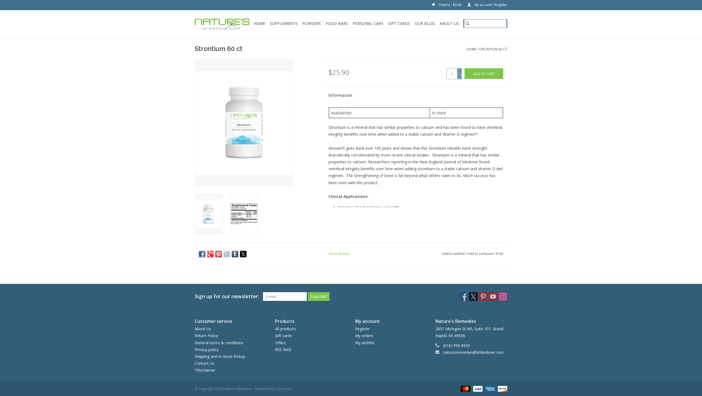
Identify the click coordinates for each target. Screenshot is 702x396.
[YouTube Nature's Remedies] (493, 296)
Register (362, 328)
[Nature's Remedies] (222, 24)
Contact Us (204, 363)
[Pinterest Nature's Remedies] (483, 296)
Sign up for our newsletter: (227, 296)
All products (285, 328)
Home (259, 23)
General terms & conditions (219, 342)
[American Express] (489, 388)
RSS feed (283, 349)
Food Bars (337, 23)
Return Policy (206, 335)
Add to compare (481, 253)
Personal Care (368, 23)
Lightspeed (283, 388)
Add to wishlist (454, 253)
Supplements (284, 23)
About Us (449, 23)
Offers (280, 342)
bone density (339, 253)
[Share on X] (243, 254)
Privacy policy (207, 349)
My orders (364, 335)
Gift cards (399, 23)
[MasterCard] (465, 388)
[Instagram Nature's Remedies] (503, 296)
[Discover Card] (501, 388)
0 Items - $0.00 (450, 4)
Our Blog (425, 23)
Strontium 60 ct (493, 49)
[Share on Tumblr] (235, 254)
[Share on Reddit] (226, 254)
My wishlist (365, 342)
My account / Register (490, 4)
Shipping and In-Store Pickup (220, 356)
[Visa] (477, 388)
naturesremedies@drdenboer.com (473, 352)
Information (340, 95)
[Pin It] (218, 254)
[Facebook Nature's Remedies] (463, 296)
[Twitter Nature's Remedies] (473, 296)
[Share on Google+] (210, 254)
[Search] (467, 23)
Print (499, 253)
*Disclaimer (205, 370)
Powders (311, 23)
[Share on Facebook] (202, 254)
